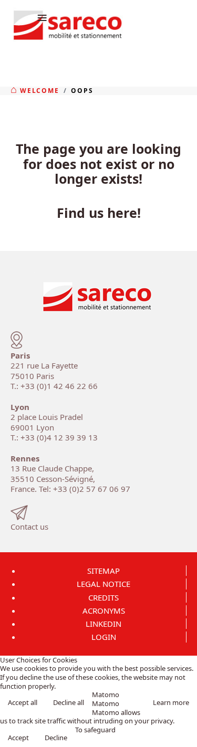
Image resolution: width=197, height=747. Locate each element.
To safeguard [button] (95, 729)
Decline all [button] (68, 702)
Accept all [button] (22, 702)
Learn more (171, 702)
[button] (185, 735)
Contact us (29, 526)
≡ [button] (42, 17)
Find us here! (99, 213)
